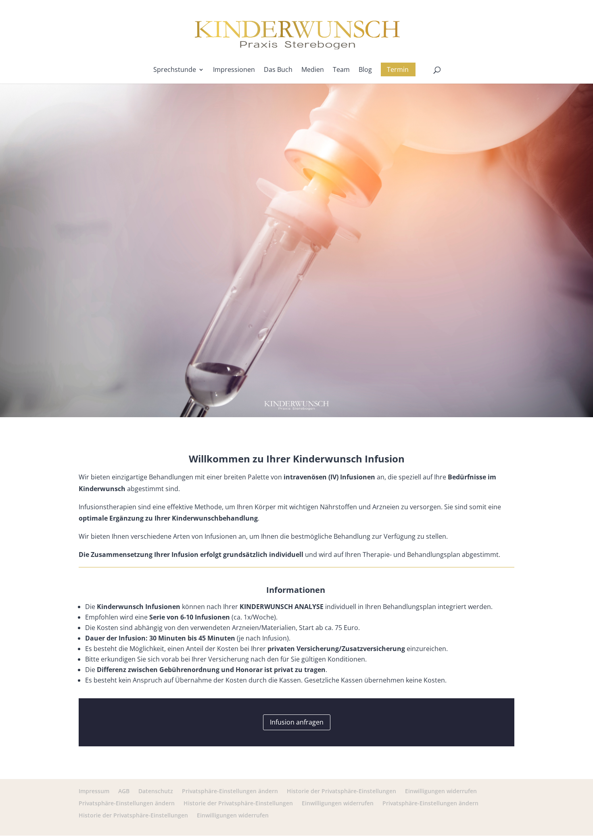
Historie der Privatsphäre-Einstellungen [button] (341, 791)
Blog (365, 70)
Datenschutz (155, 791)
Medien (312, 70)
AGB (123, 791)
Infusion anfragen (297, 722)
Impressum (94, 791)
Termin (398, 69)
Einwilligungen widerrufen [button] (441, 791)
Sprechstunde (174, 70)
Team (341, 70)
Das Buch (278, 70)
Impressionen (234, 70)
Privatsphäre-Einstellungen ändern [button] (230, 791)
